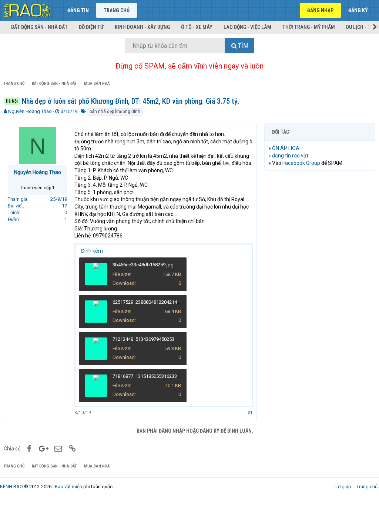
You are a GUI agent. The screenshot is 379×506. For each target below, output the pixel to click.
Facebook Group (301, 163)
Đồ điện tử (91, 27)
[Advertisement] (319, 224)
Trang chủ (117, 10)
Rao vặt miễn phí (72, 486)
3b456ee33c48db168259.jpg (143, 264)
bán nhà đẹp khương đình (115, 111)
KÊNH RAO (11, 486)
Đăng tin (78, 10)
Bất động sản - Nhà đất (39, 27)
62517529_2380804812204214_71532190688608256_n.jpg (174, 302)
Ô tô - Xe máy (196, 27)
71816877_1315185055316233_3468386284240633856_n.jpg (177, 376)
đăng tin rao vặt (290, 156)
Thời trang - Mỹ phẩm (308, 27)
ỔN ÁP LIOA (285, 148)
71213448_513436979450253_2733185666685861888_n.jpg (176, 339)
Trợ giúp (342, 486)
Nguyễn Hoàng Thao (30, 111)
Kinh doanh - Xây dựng (142, 27)
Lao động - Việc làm (247, 27)
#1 (250, 412)
